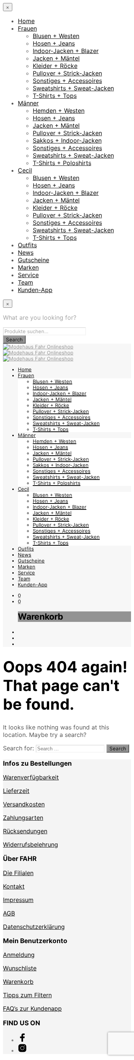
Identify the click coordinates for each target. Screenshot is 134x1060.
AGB (9, 913)
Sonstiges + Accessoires (67, 80)
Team (25, 282)
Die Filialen (18, 873)
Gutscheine (33, 260)
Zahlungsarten (23, 817)
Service (28, 275)
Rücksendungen (25, 831)
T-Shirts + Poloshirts (62, 163)
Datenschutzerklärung (34, 926)
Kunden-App (35, 290)
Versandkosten (24, 804)
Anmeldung (19, 954)
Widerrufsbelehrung (30, 844)
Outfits (27, 245)
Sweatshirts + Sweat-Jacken (73, 88)
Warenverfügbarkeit (31, 777)
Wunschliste (19, 968)
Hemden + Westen (58, 110)
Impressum (18, 900)
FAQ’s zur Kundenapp (32, 1008)
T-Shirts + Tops (55, 95)
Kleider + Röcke (55, 65)
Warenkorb (18, 981)
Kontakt (14, 886)
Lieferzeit (16, 790)
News (26, 252)
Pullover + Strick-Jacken (67, 73)
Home (26, 21)
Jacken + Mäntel (56, 58)
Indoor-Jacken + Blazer (66, 51)
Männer (28, 103)
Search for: (18, 748)
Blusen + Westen (56, 36)
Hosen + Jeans (54, 43)
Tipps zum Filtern (27, 995)
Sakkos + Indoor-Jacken (67, 140)
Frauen (27, 28)
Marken (28, 267)
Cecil (25, 170)
